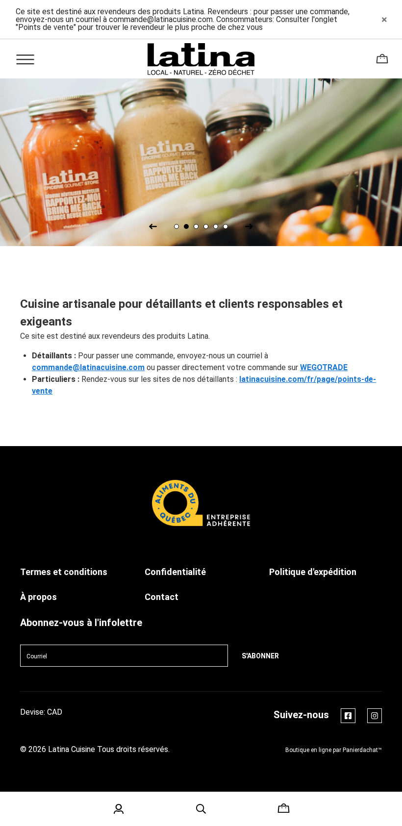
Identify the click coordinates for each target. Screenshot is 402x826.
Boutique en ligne (308, 750)
